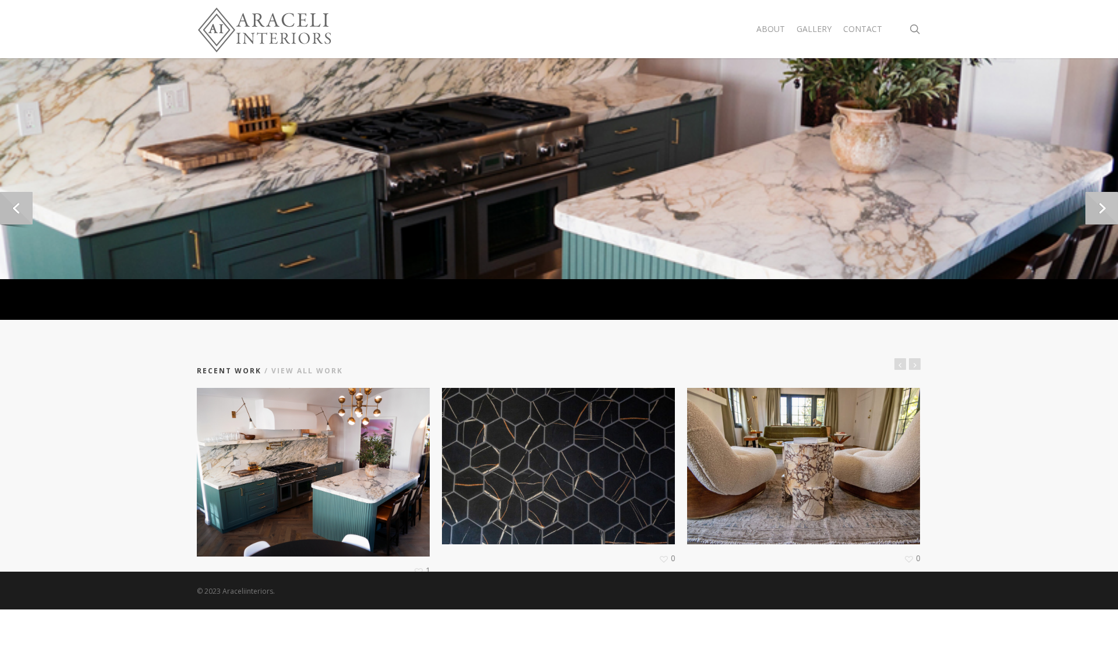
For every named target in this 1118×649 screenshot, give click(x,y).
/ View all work (302, 371)
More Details (313, 460)
